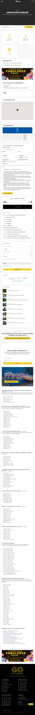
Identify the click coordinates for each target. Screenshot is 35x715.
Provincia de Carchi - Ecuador (8, 551)
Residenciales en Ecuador (7, 426)
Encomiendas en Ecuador (7, 457)
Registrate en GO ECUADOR (31, 1)
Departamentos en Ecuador (7, 415)
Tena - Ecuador (5, 617)
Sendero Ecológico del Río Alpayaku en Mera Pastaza (11, 642)
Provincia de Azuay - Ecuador (8, 548)
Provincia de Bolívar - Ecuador (8, 549)
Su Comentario (5, 163)
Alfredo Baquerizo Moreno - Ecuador (9, 594)
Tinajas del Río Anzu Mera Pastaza (8, 641)
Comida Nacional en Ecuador (8, 439)
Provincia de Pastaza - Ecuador (8, 567)
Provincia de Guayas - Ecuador (8, 558)
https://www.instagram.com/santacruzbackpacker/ (18, 236)
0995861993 (9, 223)
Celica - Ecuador (6, 614)
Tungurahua (9, 219)
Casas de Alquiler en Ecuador (8, 413)
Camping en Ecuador (6, 412)
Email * (19, 151)
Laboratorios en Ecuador (7, 497)
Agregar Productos (23, 688)
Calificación (4, 155)
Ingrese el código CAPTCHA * (23, 159)
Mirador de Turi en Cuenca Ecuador (9, 632)
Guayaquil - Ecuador (6, 585)
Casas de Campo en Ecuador (8, 414)
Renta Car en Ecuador (6, 459)
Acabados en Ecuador (6, 508)
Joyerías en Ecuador (6, 535)
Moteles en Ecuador (6, 422)
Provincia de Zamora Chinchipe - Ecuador (10, 574)
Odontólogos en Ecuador (7, 500)
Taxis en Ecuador (6, 462)
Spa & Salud (5, 688)
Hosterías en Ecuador (6, 419)
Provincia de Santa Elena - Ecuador (8, 569)
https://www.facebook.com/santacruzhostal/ (17, 232)
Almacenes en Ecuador (7, 528)
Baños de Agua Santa (11, 217)
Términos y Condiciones (5, 712)
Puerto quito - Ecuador (7, 624)
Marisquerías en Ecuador (7, 446)
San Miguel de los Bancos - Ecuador (9, 603)
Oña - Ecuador (5, 586)
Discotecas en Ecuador (7, 476)
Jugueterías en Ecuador (7, 536)
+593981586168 (22, 697)
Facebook (12, 278)
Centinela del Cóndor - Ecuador (8, 595)
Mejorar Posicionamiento (24, 690)
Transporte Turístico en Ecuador (8, 465)
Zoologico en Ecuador (6, 486)
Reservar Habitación (6, 243)
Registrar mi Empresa (23, 682)
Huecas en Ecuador (6, 445)
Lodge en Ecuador (6, 421)
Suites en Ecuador (6, 427)
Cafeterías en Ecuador (7, 437)
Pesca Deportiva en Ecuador (7, 482)
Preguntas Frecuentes (7, 701)
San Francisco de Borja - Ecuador (8, 618)
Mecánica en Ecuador (6, 517)
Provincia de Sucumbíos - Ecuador (8, 572)
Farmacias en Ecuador (6, 495)
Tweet (19, 278)
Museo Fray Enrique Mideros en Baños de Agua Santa (16, 322)
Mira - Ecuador (5, 593)
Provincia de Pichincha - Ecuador (8, 568)
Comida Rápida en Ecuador (7, 440)
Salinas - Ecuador (6, 609)
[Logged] (33, 1)
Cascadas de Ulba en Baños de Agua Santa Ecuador (16, 295)
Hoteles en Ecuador (6, 420)
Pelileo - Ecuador (6, 622)
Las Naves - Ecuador (6, 592)
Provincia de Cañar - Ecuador (8, 550)
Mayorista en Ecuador (6, 401)
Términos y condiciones (7, 698)
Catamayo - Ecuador (6, 602)
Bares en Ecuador (6, 473)
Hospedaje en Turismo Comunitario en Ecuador (10, 416)
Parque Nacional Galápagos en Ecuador (9, 636)
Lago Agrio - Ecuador (6, 607)
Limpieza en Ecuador (6, 516)
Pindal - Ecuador (6, 589)
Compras (5, 691)
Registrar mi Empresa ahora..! (11, 381)
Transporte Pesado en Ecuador (8, 464)
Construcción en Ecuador (7, 512)
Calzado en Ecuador (6, 533)
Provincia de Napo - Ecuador (7, 565)
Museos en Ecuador (6, 481)
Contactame (29, 26)
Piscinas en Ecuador (6, 483)
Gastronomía (5, 683)
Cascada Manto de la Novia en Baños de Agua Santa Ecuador (17, 299)
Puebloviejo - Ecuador (6, 599)
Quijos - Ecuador (6, 597)
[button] (17, 110)
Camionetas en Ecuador (7, 456)
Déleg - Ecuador (6, 611)
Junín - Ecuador (5, 606)
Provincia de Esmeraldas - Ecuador (8, 556)
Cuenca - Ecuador (6, 598)
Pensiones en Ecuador (6, 423)
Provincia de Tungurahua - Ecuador (9, 573)
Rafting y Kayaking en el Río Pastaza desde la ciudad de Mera (13, 633)
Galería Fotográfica (23, 686)
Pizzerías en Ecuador (6, 448)
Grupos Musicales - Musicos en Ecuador (9, 478)
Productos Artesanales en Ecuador (8, 539)
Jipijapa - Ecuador (6, 591)
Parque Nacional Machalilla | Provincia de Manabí (11, 630)
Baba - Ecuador (5, 615)
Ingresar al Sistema (6, 705)
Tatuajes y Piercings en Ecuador (8, 485)
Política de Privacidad (7, 699)
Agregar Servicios (23, 687)
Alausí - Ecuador (6, 590)
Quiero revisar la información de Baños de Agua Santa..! (17, 338)
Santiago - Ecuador (6, 613)
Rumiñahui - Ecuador (6, 601)
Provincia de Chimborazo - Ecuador (9, 552)
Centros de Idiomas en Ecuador (8, 511)
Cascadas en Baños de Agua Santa (13, 290)
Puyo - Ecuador (5, 616)
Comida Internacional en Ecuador (8, 438)
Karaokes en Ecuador (6, 480)
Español (4, 710)
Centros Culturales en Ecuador (8, 474)
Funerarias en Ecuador (6, 515)
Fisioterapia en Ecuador (7, 496)
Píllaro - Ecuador (6, 587)
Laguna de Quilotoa (6, 635)
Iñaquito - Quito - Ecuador (24, 699)
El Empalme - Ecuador (6, 605)
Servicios (4, 690)
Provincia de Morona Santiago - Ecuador (9, 564)
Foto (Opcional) (21, 155)
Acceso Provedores (23, 683)
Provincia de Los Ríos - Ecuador (8, 561)
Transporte (5, 686)
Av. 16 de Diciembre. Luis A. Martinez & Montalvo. (16, 215)
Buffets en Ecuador (6, 436)
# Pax (4, 249)
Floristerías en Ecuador (7, 534)
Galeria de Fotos (17, 15)
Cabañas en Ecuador (6, 411)
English (9, 710)
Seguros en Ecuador (6, 522)
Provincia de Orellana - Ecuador (8, 566)
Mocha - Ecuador (6, 623)
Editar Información (23, 684)
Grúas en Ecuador (6, 458)
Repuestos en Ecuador (6, 521)
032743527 (9, 221)
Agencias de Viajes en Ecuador (8, 396)
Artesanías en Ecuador (7, 531)
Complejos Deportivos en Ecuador (8, 475)
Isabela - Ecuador (6, 621)
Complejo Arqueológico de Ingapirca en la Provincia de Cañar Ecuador (14, 643)
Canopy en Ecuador (6, 397)
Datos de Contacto (6, 212)
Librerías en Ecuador (6, 538)
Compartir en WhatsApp (18, 280)
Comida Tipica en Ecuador (7, 441)
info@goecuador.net (23, 698)
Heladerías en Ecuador (6, 444)
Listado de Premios (6, 702)
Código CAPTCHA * (5, 159)
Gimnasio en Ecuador (6, 477)
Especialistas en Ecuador (7, 494)
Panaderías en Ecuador (7, 447)
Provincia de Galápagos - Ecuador (8, 557)
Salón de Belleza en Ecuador (7, 501)
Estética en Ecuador (6, 514)
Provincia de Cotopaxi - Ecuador (8, 553)
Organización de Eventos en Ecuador (9, 519)
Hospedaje (5, 682)
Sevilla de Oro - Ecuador (7, 584)
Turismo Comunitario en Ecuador (8, 402)
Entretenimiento (6, 687)
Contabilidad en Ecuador (7, 513)
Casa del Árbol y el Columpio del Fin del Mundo (15, 309)
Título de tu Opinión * (6, 147)
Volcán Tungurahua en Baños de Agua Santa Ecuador (16, 318)
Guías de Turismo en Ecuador (8, 398)
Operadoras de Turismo (7, 684)
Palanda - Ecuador (6, 619)
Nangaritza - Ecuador (6, 608)
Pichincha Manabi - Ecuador (7, 610)
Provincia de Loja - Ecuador (7, 560)
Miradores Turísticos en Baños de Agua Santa (14, 304)
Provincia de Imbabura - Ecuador (8, 559)
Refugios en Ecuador (6, 424)
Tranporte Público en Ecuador (8, 463)
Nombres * (4, 151)
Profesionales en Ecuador (7, 520)
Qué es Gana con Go (7, 697)
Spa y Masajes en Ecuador (7, 502)
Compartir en (5, 275)
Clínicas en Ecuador (6, 493)
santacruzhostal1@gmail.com (12, 227)
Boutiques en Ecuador (6, 532)
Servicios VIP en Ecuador (7, 460)
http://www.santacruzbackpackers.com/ (14, 229)
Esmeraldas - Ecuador (6, 600)
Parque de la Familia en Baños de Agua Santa (14, 313)
